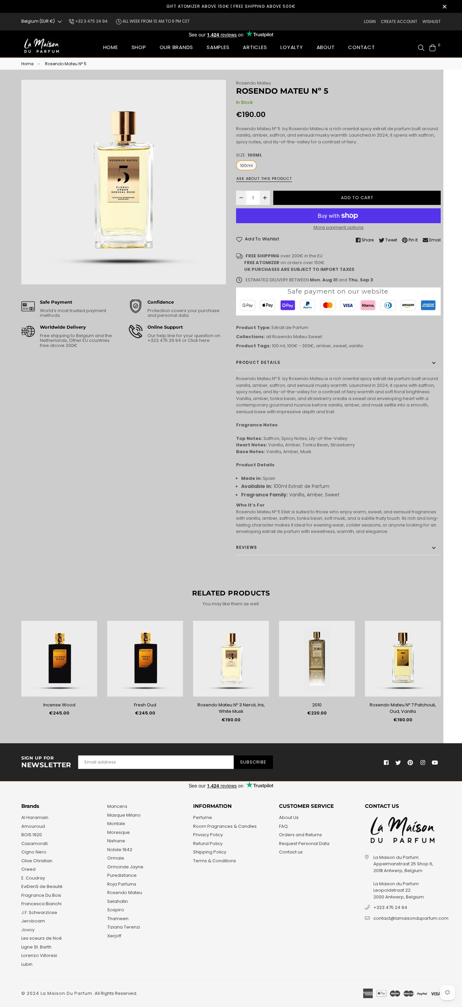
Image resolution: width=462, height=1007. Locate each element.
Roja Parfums (121, 884)
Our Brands (176, 47)
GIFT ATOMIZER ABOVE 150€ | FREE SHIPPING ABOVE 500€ (231, 6)
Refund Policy (208, 843)
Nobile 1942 (119, 849)
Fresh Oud (145, 705)
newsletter (46, 762)
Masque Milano (124, 815)
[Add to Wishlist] (89, 637)
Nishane (116, 841)
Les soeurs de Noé (41, 938)
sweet (340, 346)
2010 (317, 705)
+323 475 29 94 (164, 340)
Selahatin (117, 901)
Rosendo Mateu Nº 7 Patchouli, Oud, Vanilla (403, 708)
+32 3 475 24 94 (91, 21)
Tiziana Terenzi (123, 927)
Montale (116, 823)
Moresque (118, 832)
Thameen (118, 918)
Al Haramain (34, 817)
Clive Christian (36, 861)
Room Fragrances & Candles (225, 826)
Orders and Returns (300, 835)
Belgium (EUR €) (38, 21)
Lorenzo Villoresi (39, 955)
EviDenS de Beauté (42, 886)
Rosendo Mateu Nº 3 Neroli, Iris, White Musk (231, 708)
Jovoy (27, 930)
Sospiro (115, 910)
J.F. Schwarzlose (39, 912)
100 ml (278, 346)
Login (370, 21)
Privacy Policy (208, 835)
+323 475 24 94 (390, 907)
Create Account (399, 21)
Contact (361, 47)
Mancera (117, 806)
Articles (255, 47)
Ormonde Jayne (125, 867)
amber (323, 346)
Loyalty (291, 47)
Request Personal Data (304, 843)
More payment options (339, 227)
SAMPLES (218, 47)
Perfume (202, 817)
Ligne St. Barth (36, 947)
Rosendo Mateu (253, 83)
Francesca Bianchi (41, 903)
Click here (198, 340)
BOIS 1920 (31, 835)
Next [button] (446, 674)
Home (110, 47)
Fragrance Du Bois (41, 895)
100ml (246, 165)
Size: (249, 155)
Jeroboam (33, 921)
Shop (139, 47)
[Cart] (433, 47)
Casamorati (34, 843)
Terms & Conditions (214, 861)
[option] (123, 182)
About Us (289, 817)
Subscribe (253, 762)
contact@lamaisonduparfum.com (410, 918)
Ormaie (115, 858)
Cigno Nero (33, 852)
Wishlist (431, 21)
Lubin (26, 964)
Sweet (315, 336)
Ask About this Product (264, 178)
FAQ (283, 826)
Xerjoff (114, 936)
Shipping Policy (209, 852)
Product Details (258, 362)
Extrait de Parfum (290, 327)
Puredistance (122, 875)
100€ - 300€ (300, 346)
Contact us (291, 852)
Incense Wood (59, 705)
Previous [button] (16, 674)
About (326, 47)
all (268, 336)
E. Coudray (33, 878)
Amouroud (33, 826)
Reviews (246, 547)
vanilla (356, 346)
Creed (28, 869)
